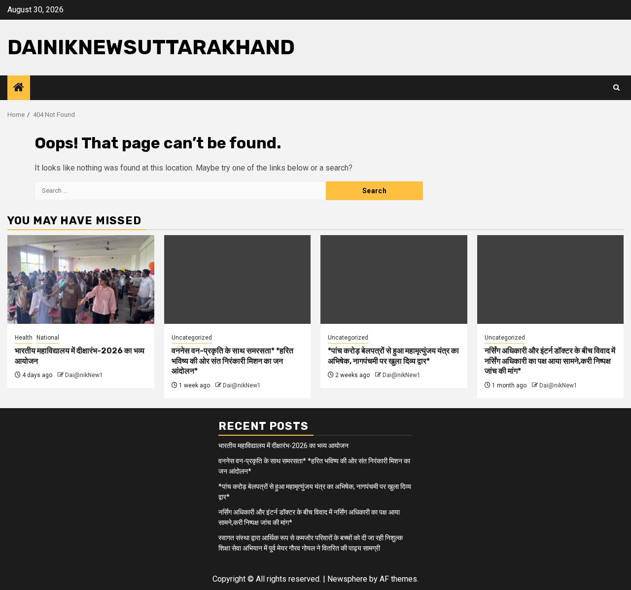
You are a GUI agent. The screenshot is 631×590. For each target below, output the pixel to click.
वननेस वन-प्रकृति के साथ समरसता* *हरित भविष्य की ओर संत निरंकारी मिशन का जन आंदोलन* (232, 361)
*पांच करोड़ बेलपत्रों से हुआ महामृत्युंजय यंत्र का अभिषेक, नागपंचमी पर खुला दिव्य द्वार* (393, 356)
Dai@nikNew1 (84, 375)
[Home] (18, 88)
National (47, 337)
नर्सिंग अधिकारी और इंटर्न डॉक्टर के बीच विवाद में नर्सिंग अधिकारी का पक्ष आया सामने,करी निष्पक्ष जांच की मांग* (550, 361)
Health (24, 337)
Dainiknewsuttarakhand (151, 47)
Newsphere (347, 579)
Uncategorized (192, 337)
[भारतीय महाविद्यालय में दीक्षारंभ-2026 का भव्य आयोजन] (80, 279)
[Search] (616, 87)
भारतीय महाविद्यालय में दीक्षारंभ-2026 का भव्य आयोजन (283, 446)
